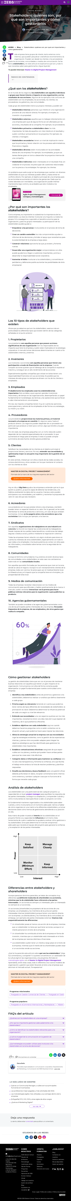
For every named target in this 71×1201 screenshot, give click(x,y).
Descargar (55, 195)
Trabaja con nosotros (27, 1180)
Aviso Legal (35, 1192)
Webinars (39, 1166)
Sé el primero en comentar (27, 1057)
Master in (40, 70)
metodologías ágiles (16, 960)
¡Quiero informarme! (22, 479)
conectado (29, 1121)
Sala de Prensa (25, 1166)
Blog (19, 47)
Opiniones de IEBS (27, 1173)
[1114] (3, 63)
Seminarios (40, 1164)
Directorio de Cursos (43, 1169)
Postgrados (40, 1157)
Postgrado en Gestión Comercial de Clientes (28, 995)
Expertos (39, 1159)
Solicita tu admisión (58, 1159)
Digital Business (35, 11)
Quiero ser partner (57, 1164)
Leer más (57, 1069)
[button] (36, 1018)
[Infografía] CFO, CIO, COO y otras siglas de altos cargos (31, 1099)
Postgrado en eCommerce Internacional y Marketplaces (33, 1005)
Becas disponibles (57, 1162)
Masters (39, 1155)
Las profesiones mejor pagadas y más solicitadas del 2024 (32, 1091)
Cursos (39, 1162)
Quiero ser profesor (27, 1183)
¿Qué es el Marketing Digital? (22, 1102)
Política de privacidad (59, 1192)
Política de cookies (46, 1192)
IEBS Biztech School (27, 1155)
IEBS (12, 47)
